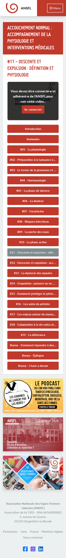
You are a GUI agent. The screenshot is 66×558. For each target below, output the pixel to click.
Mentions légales (52, 531)
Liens (24, 531)
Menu (56, 8)
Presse (34, 531)
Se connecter (33, 109)
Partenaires (10, 531)
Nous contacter (33, 537)
